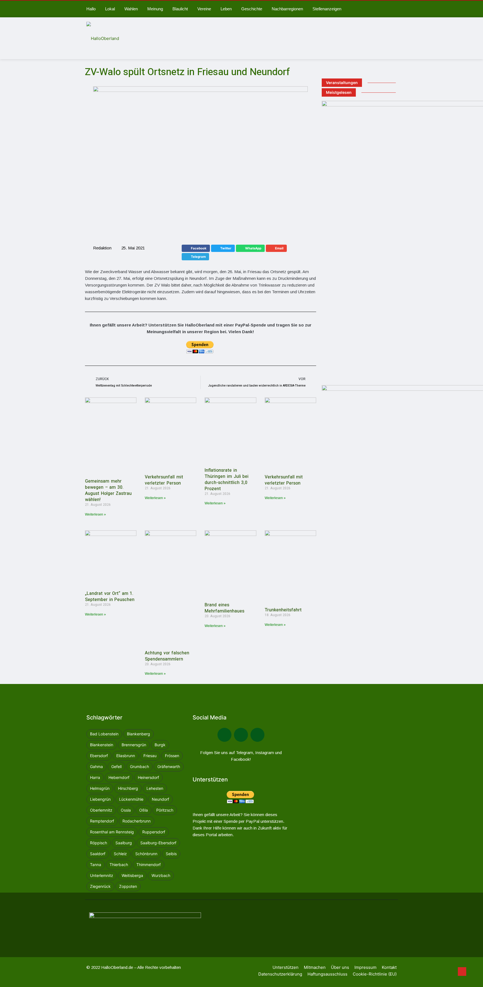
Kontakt (389, 967)
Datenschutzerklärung (280, 974)
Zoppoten (128, 886)
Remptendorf (102, 821)
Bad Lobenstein (104, 733)
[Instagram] (257, 735)
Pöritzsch (164, 810)
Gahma (96, 766)
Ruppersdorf (153, 831)
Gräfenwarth (168, 766)
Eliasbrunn (125, 755)
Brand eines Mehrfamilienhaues (224, 608)
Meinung (155, 8)
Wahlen (131, 8)
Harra (95, 777)
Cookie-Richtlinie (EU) (375, 974)
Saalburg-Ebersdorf (158, 842)
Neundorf (160, 799)
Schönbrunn (146, 853)
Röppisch (98, 842)
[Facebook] (224, 735)
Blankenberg (138, 733)
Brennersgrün (134, 744)
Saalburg (123, 842)
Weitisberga (132, 875)
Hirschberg (128, 788)
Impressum (365, 967)
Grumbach (139, 766)
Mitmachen (315, 967)
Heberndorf (118, 777)
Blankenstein (101, 744)
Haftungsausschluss (327, 974)
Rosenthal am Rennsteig (112, 831)
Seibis (171, 853)
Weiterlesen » (95, 514)
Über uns (340, 967)
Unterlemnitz (101, 875)
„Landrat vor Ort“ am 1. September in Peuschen (109, 596)
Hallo (91, 8)
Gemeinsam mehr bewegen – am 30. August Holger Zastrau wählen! (108, 490)
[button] (196, 248)
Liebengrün (100, 799)
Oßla (143, 810)
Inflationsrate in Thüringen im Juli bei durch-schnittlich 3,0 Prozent (226, 479)
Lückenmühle (131, 799)
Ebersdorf (99, 755)
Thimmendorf (148, 864)
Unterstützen (286, 967)
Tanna (95, 864)
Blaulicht (180, 8)
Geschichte (251, 8)
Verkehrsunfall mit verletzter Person (164, 480)
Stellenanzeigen (326, 8)
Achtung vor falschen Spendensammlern (167, 656)
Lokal (110, 8)
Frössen (172, 755)
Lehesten (154, 788)
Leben (226, 8)
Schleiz (120, 853)
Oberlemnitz (101, 810)
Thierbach (119, 864)
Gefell (116, 766)
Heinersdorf (148, 777)
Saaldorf (97, 853)
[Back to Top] (462, 971)
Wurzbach (160, 875)
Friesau (150, 755)
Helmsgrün (100, 788)
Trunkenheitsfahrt (283, 610)
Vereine (204, 8)
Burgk (160, 744)
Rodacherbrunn (136, 821)
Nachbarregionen (287, 8)
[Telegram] (241, 735)
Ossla (126, 810)
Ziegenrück (100, 886)
